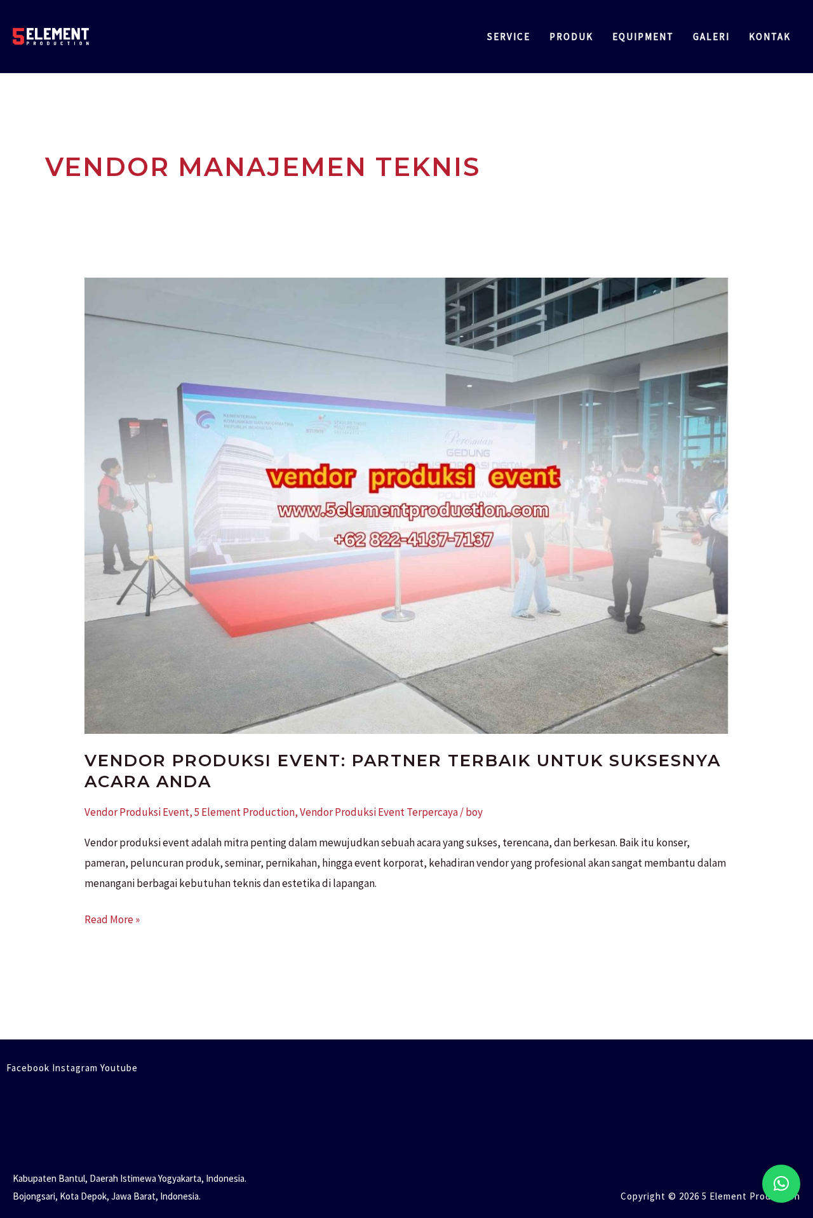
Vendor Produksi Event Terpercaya (379, 812)
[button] (781, 1184)
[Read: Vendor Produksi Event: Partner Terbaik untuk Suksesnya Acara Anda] (406, 504)
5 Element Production (244, 812)
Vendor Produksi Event (136, 812)
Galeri (711, 36)
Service (508, 36)
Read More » (112, 918)
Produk (571, 36)
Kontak (770, 36)
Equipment (643, 36)
